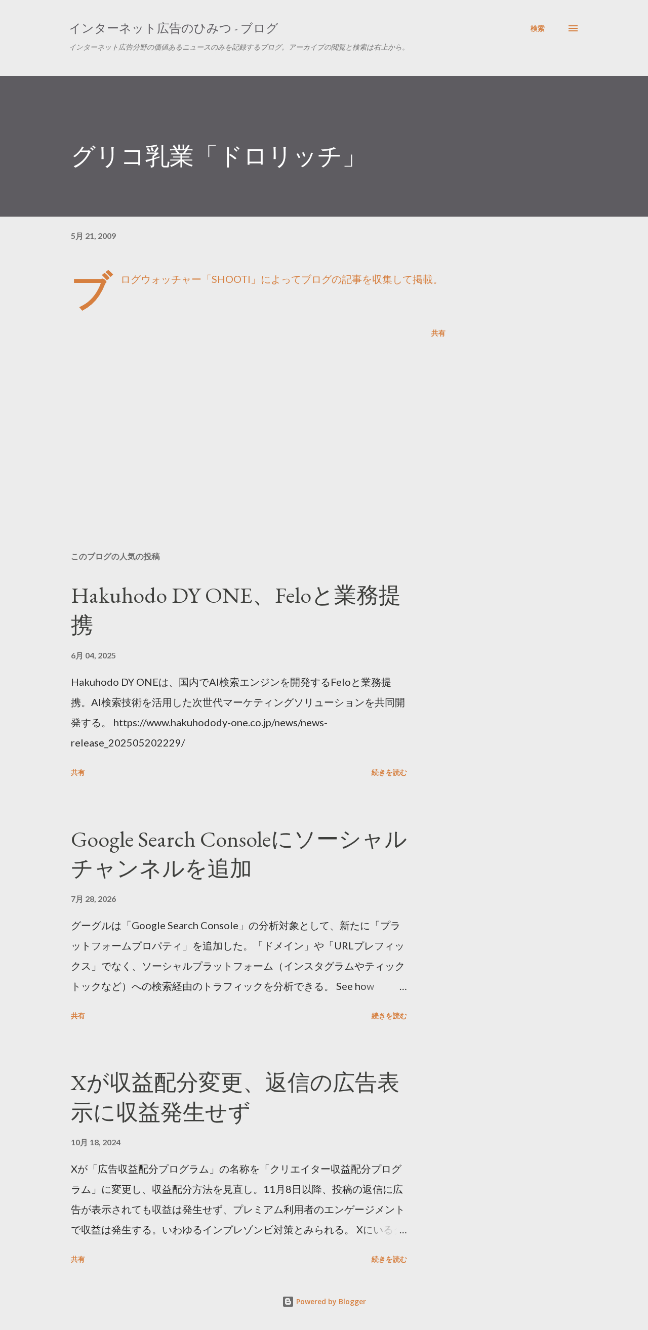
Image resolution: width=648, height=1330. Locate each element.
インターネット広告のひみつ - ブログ (173, 28)
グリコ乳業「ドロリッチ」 (219, 156)
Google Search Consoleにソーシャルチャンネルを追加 (239, 853)
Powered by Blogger (330, 1301)
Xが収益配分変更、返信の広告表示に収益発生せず (235, 1097)
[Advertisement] (242, 425)
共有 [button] (438, 332)
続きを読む (389, 772)
